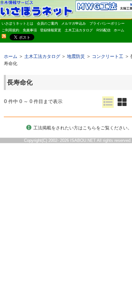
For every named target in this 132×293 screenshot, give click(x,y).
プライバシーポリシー (107, 23)
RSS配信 (103, 30)
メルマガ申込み (73, 23)
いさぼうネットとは (17, 23)
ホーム (119, 30)
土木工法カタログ (79, 30)
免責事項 (30, 30)
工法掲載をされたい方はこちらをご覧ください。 (82, 127)
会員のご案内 (47, 23)
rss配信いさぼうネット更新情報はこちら (4, 36)
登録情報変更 (50, 30)
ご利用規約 (10, 30)
